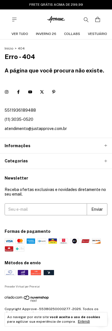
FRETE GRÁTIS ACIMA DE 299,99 (56, 5)
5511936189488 (20, 110)
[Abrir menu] (14, 20)
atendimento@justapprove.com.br (36, 128)
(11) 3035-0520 (19, 119)
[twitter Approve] (42, 92)
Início (9, 48)
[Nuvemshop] (27, 301)
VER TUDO (19, 34)
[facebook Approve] (18, 92)
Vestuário (97, 34)
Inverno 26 (46, 34)
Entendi (84, 322)
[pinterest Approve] (54, 92)
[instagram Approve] (7, 92)
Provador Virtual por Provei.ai (22, 286)
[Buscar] (86, 19)
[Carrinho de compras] (98, 20)
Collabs (72, 34)
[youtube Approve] (30, 92)
